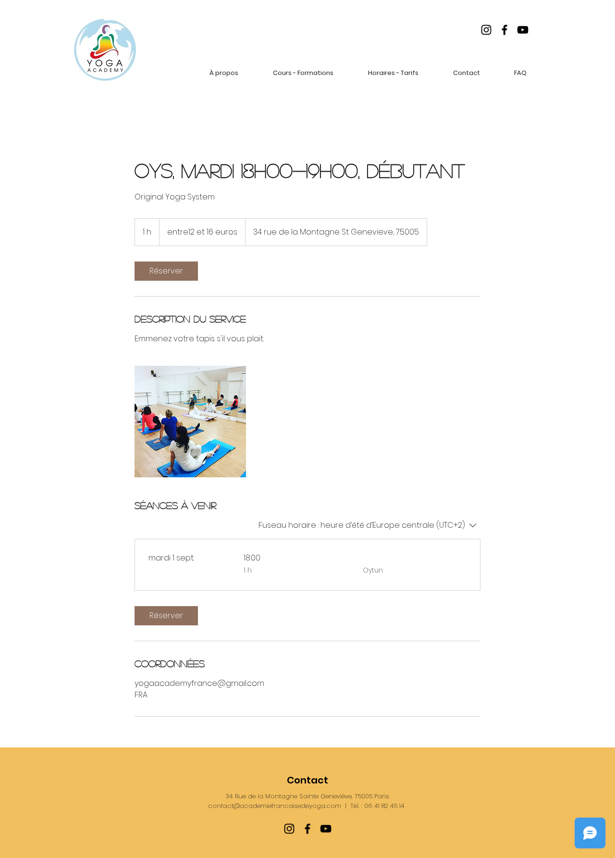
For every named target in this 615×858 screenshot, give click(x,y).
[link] (166, 271)
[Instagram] (486, 30)
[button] (224, 72)
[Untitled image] (190, 421)
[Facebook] (504, 30)
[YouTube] (522, 30)
